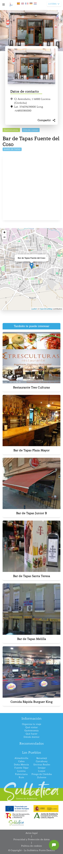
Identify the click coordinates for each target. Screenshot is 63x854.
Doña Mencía (21, 764)
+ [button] (4, 232)
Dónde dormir (31, 737)
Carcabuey (41, 761)
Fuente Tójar (21, 767)
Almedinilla (21, 758)
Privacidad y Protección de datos (31, 839)
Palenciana (21, 774)
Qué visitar (31, 727)
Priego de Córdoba (42, 774)
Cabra (21, 761)
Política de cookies (31, 846)
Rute (21, 777)
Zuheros (41, 777)
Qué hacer (31, 733)
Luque (41, 771)
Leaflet (34, 308)
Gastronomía (31, 730)
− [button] (4, 237)
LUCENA (52, 4)
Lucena (21, 771)
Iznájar (42, 767)
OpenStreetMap (46, 308)
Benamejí (41, 758)
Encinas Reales (41, 764)
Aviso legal (32, 833)
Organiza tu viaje (31, 724)
